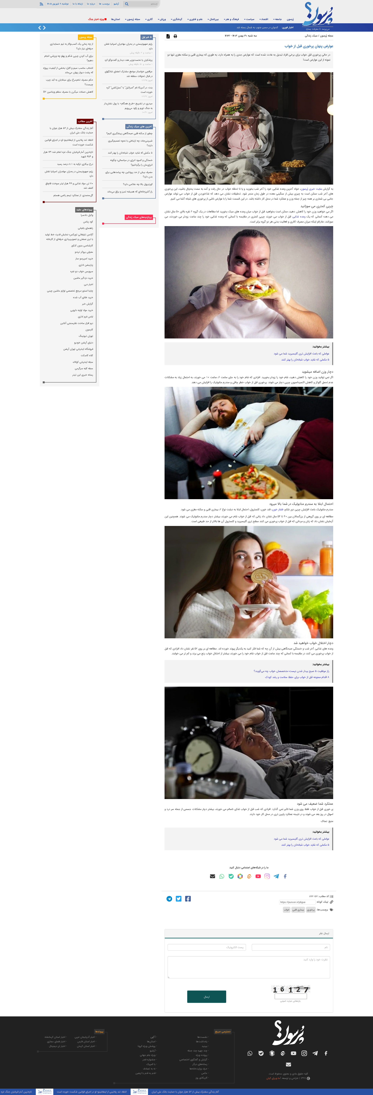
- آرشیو (153, 1051)
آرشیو (116, 4)
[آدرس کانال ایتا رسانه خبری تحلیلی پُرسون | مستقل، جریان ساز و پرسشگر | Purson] (249, 876)
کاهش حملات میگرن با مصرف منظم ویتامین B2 (68, 92)
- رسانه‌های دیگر (201, 1064)
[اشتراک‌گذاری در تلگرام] (169, 898)
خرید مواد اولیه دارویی (81, 310)
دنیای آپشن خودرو (83, 343)
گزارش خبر (87, 304)
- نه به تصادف (150, 1069)
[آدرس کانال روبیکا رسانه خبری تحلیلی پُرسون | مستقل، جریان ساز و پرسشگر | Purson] (240, 876)
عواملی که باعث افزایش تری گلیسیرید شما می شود (301, 353)
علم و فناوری (195, 19)
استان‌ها (115, 19)
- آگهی (153, 1037)
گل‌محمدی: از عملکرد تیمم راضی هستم (73, 195)
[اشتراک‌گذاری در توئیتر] (178, 898)
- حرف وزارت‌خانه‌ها (199, 1069)
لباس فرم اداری (85, 317)
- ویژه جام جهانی (148, 1055)
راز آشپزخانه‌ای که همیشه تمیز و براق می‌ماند (130, 192)
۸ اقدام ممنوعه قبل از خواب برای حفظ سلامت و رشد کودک (297, 677)
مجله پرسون (85, 37)
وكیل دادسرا (87, 215)
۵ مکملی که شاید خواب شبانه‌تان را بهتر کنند (305, 359)
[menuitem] (290, 19)
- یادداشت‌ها (202, 1041)
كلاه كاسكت (87, 355)
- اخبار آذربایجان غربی (85, 1037)
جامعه (278, 19)
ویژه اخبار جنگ (96, 19)
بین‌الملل (214, 19)
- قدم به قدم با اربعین (146, 1073)
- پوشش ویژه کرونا (147, 1046)
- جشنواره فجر (150, 1060)
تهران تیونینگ (86, 336)
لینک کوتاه (323, 902)
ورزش (163, 19)
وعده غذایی (298, 216)
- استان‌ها (152, 1041)
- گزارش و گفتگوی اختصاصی (194, 1060)
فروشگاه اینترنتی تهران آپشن (78, 349)
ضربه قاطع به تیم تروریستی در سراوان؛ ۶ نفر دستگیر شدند (248, 27)
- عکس (205, 1073)
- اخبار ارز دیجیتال (58, 1046)
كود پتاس (88, 222)
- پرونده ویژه (202, 1055)
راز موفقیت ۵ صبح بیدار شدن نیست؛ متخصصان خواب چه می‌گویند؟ (291, 671)
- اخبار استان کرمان (86, 1046)
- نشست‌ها (203, 1037)
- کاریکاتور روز (202, 1078)
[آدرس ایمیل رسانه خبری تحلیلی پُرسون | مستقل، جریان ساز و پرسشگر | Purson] (212, 876)
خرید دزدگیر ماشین (83, 278)
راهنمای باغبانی (85, 228)
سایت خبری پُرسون (311, 189)
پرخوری (311, 910)
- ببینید (205, 1046)
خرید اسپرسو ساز (84, 259)
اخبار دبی (88, 284)
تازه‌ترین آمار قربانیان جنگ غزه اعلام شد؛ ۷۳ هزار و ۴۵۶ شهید (46, 1092)
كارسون (89, 330)
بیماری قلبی (298, 910)
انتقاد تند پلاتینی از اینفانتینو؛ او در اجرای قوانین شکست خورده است (137, 1092)
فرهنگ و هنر (232, 19)
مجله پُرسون (133, 19)
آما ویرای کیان (273, 1078)
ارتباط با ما (78, 4)
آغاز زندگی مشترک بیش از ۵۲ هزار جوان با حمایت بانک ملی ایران (230, 1092)
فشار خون (277, 509)
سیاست (250, 19)
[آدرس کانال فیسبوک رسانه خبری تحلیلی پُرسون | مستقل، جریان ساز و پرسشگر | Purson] (285, 876)
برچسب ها (104, 4)
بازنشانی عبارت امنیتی (290, 1001)
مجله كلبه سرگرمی (84, 368)
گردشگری (177, 19)
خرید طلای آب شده (83, 297)
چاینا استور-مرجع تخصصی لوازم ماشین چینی (70, 291)
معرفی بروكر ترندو (84, 252)
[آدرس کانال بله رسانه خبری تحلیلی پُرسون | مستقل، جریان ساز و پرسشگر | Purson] (231, 876)
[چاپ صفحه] (175, 36)
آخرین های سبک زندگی (139, 127)
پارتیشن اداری (86, 265)
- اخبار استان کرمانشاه (56, 1037)
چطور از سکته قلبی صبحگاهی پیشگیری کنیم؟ (129, 133)
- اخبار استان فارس (86, 1041)
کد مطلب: (323, 896)
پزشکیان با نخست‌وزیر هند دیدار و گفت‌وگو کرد (129, 60)
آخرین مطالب (85, 121)
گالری (150, 19)
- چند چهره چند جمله (198, 1051)
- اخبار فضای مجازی (57, 1041)
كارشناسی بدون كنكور (82, 246)
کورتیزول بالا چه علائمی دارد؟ (138, 184)
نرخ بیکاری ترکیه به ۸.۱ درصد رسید (75, 164)
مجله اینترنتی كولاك (83, 362)
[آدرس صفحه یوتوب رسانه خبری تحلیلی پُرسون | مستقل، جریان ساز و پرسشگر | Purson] (258, 876)
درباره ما (91, 4)
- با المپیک (151, 1064)
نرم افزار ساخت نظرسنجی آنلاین (76, 323)
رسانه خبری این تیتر (82, 375)
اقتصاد (264, 19)
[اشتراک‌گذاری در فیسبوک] (187, 898)
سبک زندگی (311, 36)
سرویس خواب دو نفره (81, 271)
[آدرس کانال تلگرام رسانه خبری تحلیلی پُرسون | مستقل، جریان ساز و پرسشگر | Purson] (276, 876)
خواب (286, 910)
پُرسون (290, 19)
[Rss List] (41, 4)
